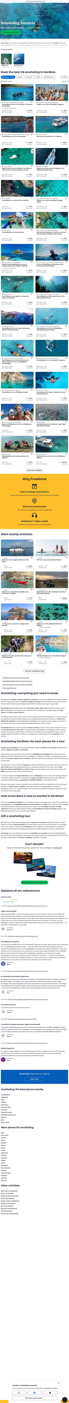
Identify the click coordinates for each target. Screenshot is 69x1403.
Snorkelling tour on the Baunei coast (15, 392)
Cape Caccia (5, 1122)
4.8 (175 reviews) (33, 28)
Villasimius (4, 1097)
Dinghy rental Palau (7, 1193)
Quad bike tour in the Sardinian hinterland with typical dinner (51, 592)
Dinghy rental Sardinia (8, 1203)
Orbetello (4, 1175)
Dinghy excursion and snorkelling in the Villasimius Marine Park (50, 169)
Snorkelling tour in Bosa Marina (13, 232)
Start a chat (34, 1079)
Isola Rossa (4, 1105)
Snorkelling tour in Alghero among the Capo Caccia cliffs (15, 297)
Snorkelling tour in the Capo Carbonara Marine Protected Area (16, 329)
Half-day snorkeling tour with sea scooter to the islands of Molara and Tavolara (51, 233)
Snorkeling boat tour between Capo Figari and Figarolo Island (51, 425)
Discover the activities (11, 32)
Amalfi (3, 1150)
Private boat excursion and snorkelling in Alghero (51, 457)
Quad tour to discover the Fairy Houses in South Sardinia (17, 656)
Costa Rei (4, 1110)
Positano (4, 1170)
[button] (64, 1399)
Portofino (4, 1178)
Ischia (3, 1163)
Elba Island (4, 1135)
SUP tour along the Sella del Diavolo (49, 560)
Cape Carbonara (6, 1112)
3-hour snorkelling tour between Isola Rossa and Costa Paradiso (50, 265)
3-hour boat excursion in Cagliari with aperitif (15, 624)
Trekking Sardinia (6, 1211)
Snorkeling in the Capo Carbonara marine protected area (51, 393)
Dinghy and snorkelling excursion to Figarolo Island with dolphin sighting (14, 265)
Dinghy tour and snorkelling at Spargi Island (50, 201)
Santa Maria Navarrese (8, 1115)
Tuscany (3, 1138)
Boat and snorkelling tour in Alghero (49, 136)
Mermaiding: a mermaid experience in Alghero (15, 457)
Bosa (2, 1120)
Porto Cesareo (5, 1168)
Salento (3, 1145)
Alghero (3, 1102)
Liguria (3, 1148)
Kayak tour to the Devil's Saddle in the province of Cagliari (15, 592)
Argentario (4, 1153)
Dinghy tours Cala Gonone (9, 1213)
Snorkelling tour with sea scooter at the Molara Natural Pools (51, 297)
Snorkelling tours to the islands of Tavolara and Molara (17, 105)
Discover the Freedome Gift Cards (34, 882)
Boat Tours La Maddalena (9, 1191)
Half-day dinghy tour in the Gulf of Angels (51, 656)
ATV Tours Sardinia (7, 1206)
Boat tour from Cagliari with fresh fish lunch (15, 560)
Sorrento (4, 1155)
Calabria (3, 1143)
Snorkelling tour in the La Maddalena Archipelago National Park (49, 329)
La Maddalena (5, 1095)
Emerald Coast (6, 1107)
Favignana (4, 1165)
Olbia (2, 1100)
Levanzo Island (6, 1173)
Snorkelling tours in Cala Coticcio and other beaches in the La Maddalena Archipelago (15, 361)
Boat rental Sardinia (7, 1198)
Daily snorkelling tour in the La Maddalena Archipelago (16, 425)
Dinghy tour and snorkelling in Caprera (50, 104)
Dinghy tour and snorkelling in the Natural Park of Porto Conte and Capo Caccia (16, 169)
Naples (3, 1160)
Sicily (2, 1133)
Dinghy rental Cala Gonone (10, 1196)
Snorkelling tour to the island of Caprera (51, 360)
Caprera (3, 1117)
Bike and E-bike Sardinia (9, 1208)
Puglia (3, 1140)
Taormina (4, 1158)
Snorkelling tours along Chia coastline (15, 200)
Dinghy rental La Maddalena (10, 1201)
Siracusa (4, 1180)
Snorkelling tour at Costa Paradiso (14, 136)
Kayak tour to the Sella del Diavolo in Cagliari (49, 624)
